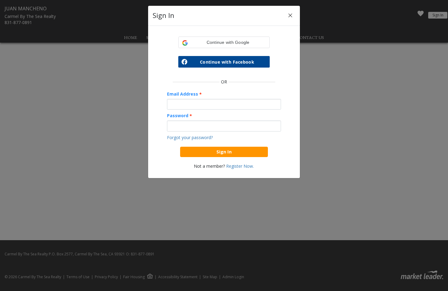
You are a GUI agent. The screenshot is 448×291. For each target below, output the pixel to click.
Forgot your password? (190, 137)
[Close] (290, 15)
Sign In (224, 152)
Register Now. (240, 166)
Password (179, 116)
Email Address (184, 94)
